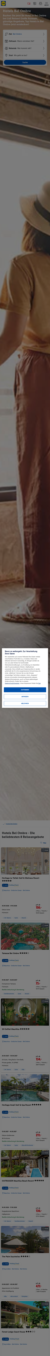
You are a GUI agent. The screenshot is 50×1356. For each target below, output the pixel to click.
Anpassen (25, 696)
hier (39, 683)
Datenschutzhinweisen (12, 683)
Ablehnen (25, 703)
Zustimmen (25, 690)
